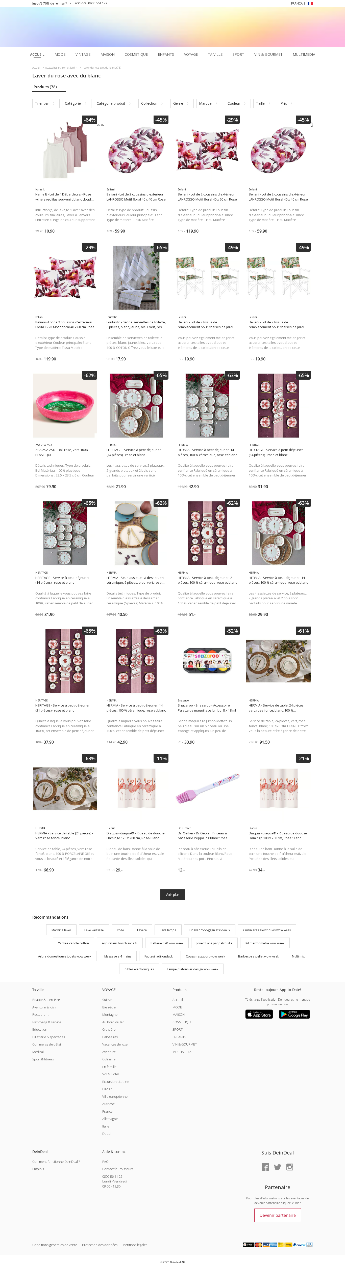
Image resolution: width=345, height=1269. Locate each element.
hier (298, 1203)
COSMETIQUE (182, 1022)
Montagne (109, 1014)
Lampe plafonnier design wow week (192, 969)
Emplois (38, 1169)
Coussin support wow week (205, 956)
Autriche (108, 1104)
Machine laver (61, 930)
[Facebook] (265, 1167)
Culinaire (108, 1059)
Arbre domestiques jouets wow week (64, 956)
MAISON (179, 1014)
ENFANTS (179, 1037)
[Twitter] (277, 1167)
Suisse (107, 999)
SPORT (178, 1029)
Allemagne (110, 1118)
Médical (38, 1052)
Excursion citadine (115, 1081)
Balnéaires (110, 1037)
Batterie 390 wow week (167, 943)
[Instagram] (289, 1167)
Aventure (109, 1052)
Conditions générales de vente (54, 1245)
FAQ (105, 1161)
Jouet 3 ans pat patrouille (214, 943)
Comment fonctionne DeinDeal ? (56, 1161)
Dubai (106, 1133)
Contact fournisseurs (117, 1169)
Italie (105, 1126)
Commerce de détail (47, 1044)
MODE (177, 1007)
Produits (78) (45, 86)
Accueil (178, 999)
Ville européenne (115, 1096)
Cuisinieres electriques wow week (267, 930)
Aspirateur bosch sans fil (119, 943)
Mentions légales (134, 1245)
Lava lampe (168, 930)
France (107, 1111)
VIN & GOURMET (185, 1044)
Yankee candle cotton (73, 943)
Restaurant (40, 1014)
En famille (109, 1066)
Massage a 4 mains (117, 956)
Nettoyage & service (46, 1022)
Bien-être (109, 1007)
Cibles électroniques (139, 969)
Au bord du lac (113, 1022)
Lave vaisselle (94, 930)
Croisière (108, 1029)
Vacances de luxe (115, 1044)
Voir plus (173, 894)
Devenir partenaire (278, 1215)
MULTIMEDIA (182, 1052)
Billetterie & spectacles (48, 1037)
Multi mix (298, 956)
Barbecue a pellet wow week (258, 956)
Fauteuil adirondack (158, 956)
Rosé (120, 930)
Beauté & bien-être (46, 999)
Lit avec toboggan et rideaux (209, 930)
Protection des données (99, 1245)
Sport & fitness (43, 1059)
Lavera (142, 930)
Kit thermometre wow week (264, 943)
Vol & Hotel (110, 1074)
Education (39, 1029)
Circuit (107, 1089)
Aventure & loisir (44, 1007)
